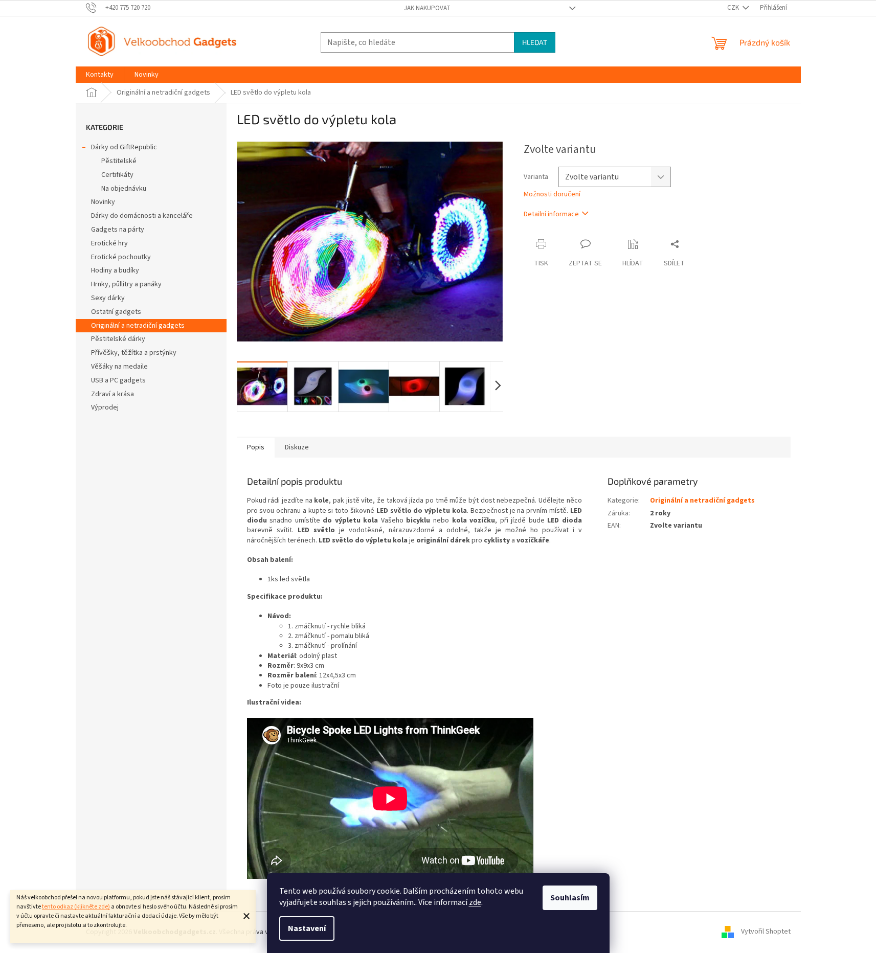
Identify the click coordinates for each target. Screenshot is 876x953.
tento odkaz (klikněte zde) (76, 906)
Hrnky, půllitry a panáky (126, 284)
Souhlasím (570, 897)
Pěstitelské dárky (118, 339)
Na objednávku (123, 189)
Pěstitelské (119, 161)
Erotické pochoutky (121, 257)
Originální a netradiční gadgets (138, 326)
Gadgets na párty (117, 229)
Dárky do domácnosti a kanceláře (142, 216)
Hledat (534, 42)
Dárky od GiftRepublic (124, 147)
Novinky (103, 202)
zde (475, 902)
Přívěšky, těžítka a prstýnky (133, 353)
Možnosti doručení (552, 194)
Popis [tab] (255, 447)
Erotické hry (109, 243)
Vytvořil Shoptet (766, 932)
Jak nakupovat (427, 8)
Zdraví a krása (112, 394)
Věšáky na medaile (119, 366)
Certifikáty (117, 175)
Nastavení (307, 928)
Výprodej (105, 407)
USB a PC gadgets (118, 380)
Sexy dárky (108, 298)
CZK (733, 7)
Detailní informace (551, 214)
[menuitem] (100, 74)
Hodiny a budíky (115, 270)
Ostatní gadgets (116, 312)
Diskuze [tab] (297, 447)
